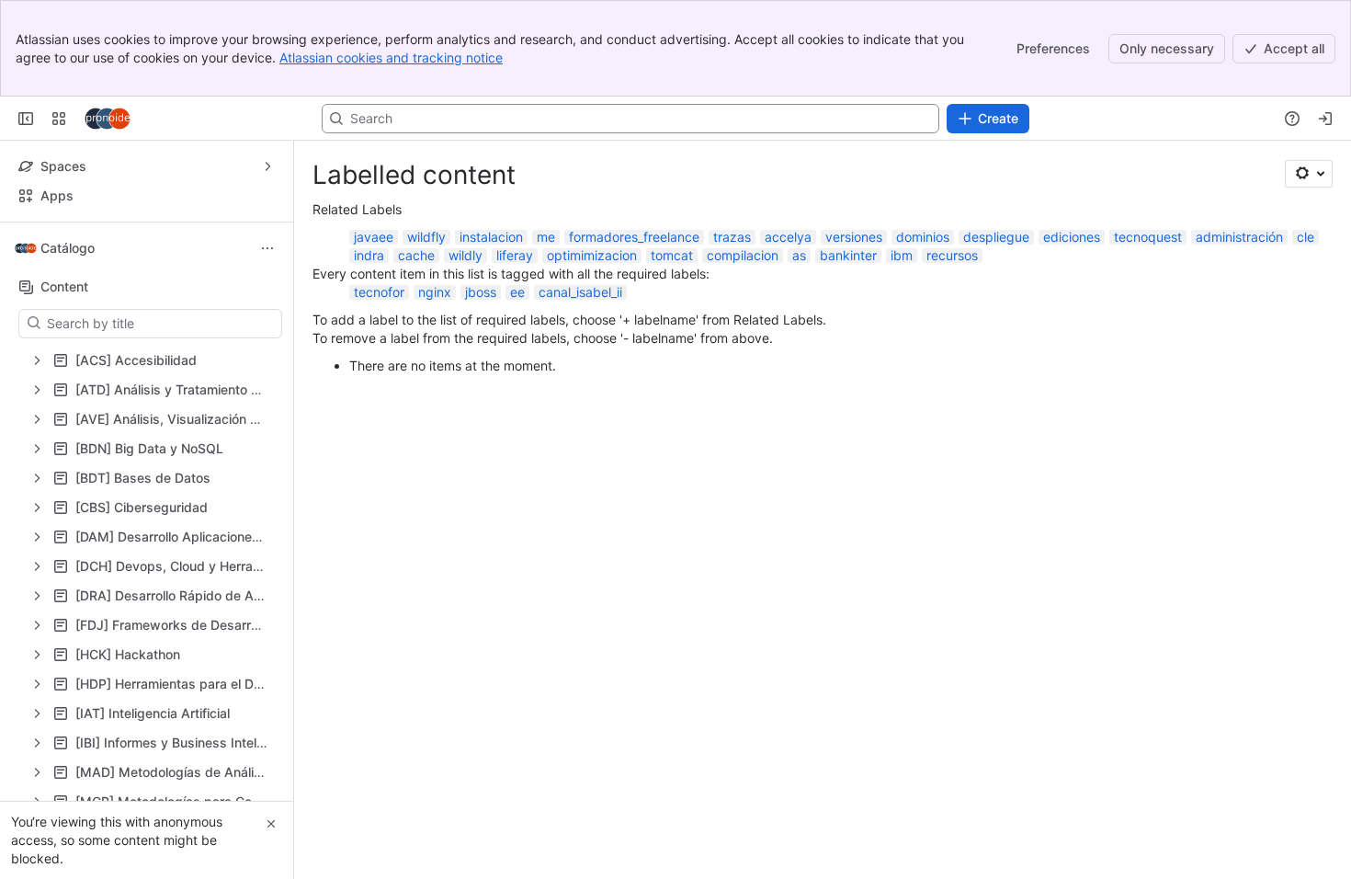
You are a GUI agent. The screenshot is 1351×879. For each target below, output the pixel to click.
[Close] (271, 824)
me (546, 237)
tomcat (672, 255)
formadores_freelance (634, 237)
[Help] (1292, 118)
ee (517, 292)
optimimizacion (592, 255)
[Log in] (1325, 118)
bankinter (848, 255)
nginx (434, 292)
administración (1239, 237)
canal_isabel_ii (580, 292)
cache (416, 255)
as (799, 255)
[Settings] (1309, 174)
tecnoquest (1148, 237)
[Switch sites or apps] (59, 118)
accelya (788, 237)
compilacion (742, 255)
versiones (853, 237)
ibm (902, 255)
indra (369, 255)
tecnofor (379, 292)
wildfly (426, 237)
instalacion (491, 237)
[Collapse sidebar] (25, 118)
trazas (732, 237)
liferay (514, 255)
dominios (922, 237)
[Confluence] (107, 118)
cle (1305, 237)
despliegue (996, 237)
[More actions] (267, 248)
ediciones (1071, 237)
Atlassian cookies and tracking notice (391, 57)
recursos (952, 255)
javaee (373, 237)
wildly (465, 255)
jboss (480, 292)
